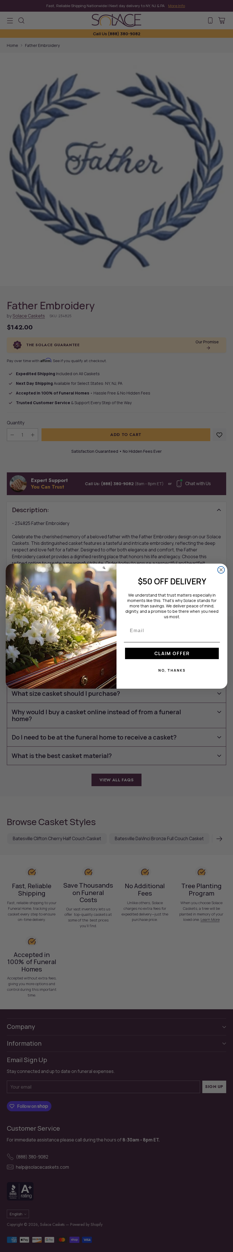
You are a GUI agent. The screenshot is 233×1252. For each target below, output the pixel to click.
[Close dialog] (221, 569)
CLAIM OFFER (172, 653)
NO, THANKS (172, 670)
